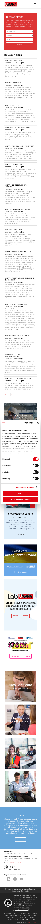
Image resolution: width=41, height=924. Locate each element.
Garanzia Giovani (20, 753)
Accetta (20, 493)
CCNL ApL (9, 919)
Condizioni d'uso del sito (21, 913)
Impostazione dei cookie (25, 487)
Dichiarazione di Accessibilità (25, 919)
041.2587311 (11, 863)
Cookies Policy (10, 917)
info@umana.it (21, 863)
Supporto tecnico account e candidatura (20, 889)
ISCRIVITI (20, 839)
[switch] (36, 465)
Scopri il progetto (20, 572)
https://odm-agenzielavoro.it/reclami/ (22, 909)
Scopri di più (20, 534)
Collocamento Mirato (20, 786)
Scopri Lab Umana (20, 616)
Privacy (34, 913)
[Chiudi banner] (38, 423)
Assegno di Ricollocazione (20, 720)
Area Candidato (20, 685)
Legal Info (7, 913)
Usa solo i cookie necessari (20, 500)
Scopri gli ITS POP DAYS (20, 656)
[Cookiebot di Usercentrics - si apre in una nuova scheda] (25, 423)
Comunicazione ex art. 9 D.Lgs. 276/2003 (20, 915)
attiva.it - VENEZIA (32, 922)
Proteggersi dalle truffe (20, 891)
